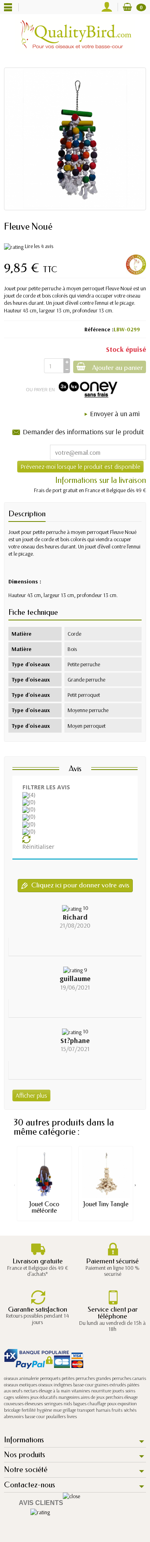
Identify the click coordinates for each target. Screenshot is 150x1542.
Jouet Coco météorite (44, 1207)
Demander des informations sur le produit (83, 431)
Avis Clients (41, 1502)
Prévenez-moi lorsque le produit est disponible (80, 466)
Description (27, 513)
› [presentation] (135, 1184)
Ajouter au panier (117, 367)
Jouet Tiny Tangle (105, 1204)
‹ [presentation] (15, 1184)
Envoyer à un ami (115, 413)
